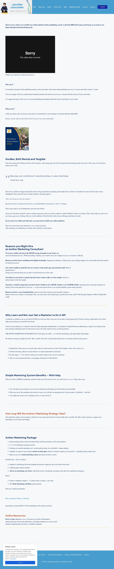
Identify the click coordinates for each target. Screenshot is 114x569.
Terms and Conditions (55, 555)
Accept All (20, 562)
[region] (20, 555)
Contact (86, 555)
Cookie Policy (13, 558)
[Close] (36, 545)
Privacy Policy (40, 555)
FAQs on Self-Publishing (73, 555)
